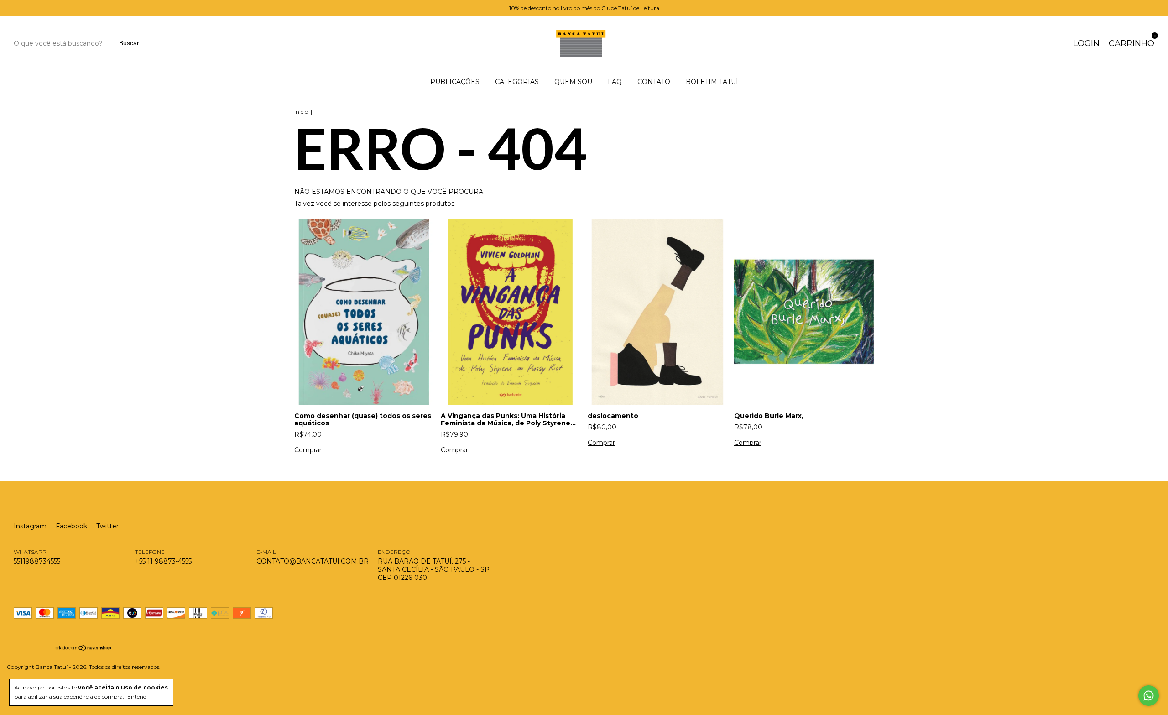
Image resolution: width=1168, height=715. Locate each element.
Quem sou (573, 82)
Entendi (137, 696)
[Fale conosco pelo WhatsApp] (1148, 695)
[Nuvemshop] (83, 649)
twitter (107, 526)
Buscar (129, 43)
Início (301, 111)
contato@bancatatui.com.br (312, 561)
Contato (653, 82)
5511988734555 (37, 561)
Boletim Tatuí (712, 82)
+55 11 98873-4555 (163, 561)
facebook (72, 526)
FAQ (615, 82)
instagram (31, 526)
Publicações (455, 82)
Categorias (517, 82)
